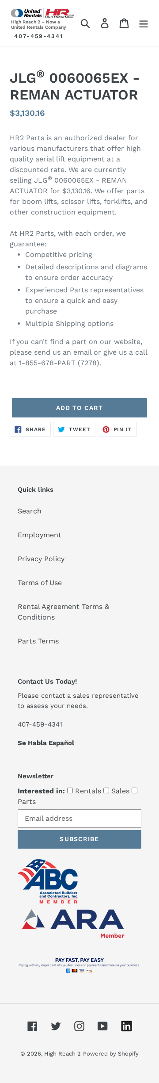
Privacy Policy (41, 559)
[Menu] (143, 23)
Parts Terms (38, 641)
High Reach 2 (62, 1053)
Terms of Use (40, 582)
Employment (39, 535)
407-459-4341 (38, 36)
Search (30, 511)
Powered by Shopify (111, 1053)
